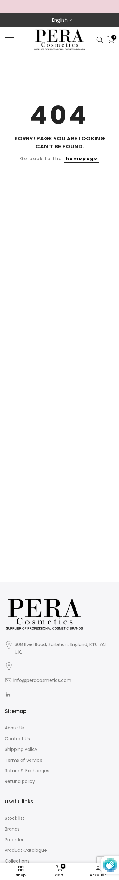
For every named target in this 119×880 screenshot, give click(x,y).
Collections (17, 861)
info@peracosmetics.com (42, 680)
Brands (12, 829)
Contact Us (17, 738)
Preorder (14, 840)
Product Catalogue (26, 850)
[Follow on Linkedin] (8, 694)
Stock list (14, 818)
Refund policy (20, 781)
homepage (82, 158)
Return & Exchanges (27, 770)
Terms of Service (24, 760)
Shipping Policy (21, 749)
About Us (14, 728)
